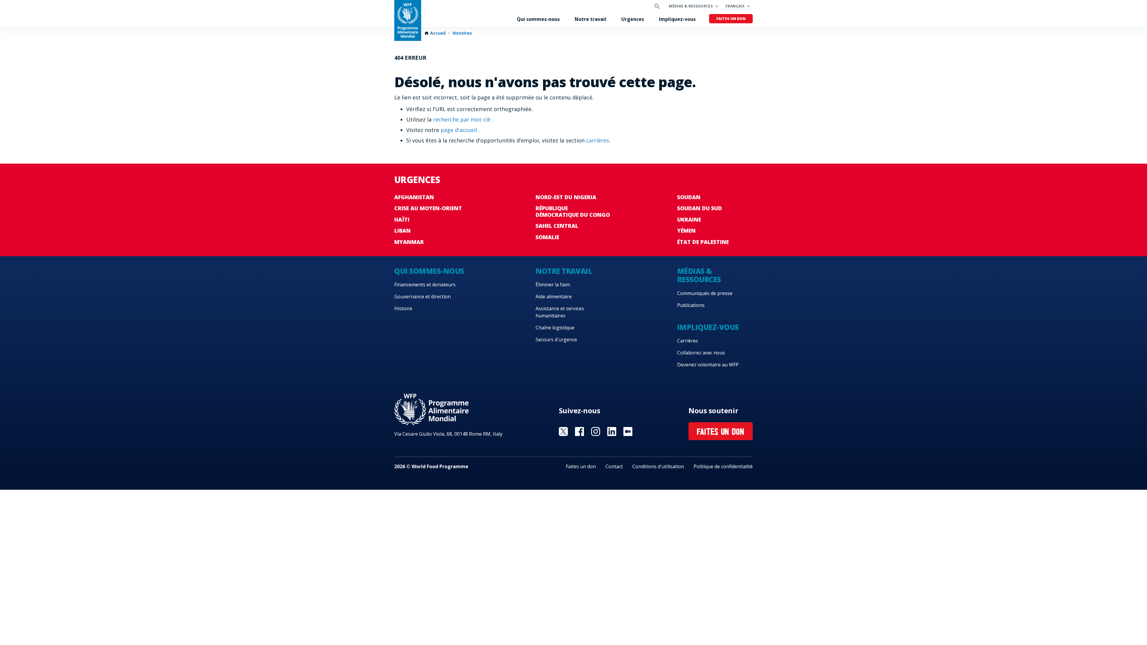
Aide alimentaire (554, 296)
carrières (597, 140)
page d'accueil (460, 129)
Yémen (686, 230)
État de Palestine (703, 241)
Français (735, 6)
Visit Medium (627, 431)
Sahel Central (557, 225)
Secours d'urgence (556, 339)
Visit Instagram (595, 431)
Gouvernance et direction (422, 296)
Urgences (632, 19)
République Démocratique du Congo (573, 211)
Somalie (547, 237)
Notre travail (590, 19)
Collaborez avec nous (701, 352)
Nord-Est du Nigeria (566, 197)
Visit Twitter (563, 431)
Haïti (402, 219)
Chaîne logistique (555, 327)
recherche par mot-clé (462, 119)
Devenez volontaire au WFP (708, 364)
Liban (402, 230)
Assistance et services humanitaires (560, 312)
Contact (614, 466)
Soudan (688, 197)
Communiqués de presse (704, 293)
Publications (691, 305)
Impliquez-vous (677, 19)
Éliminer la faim (553, 284)
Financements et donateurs (425, 284)
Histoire (403, 308)
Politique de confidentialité (723, 466)
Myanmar (409, 241)
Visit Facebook (579, 431)
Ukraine (689, 219)
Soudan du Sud (699, 208)
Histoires (462, 33)
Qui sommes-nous (538, 19)
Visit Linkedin (611, 431)
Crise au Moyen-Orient (428, 208)
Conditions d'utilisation (658, 466)
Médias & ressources (691, 6)
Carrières (687, 340)
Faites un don (731, 18)
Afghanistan (414, 197)
